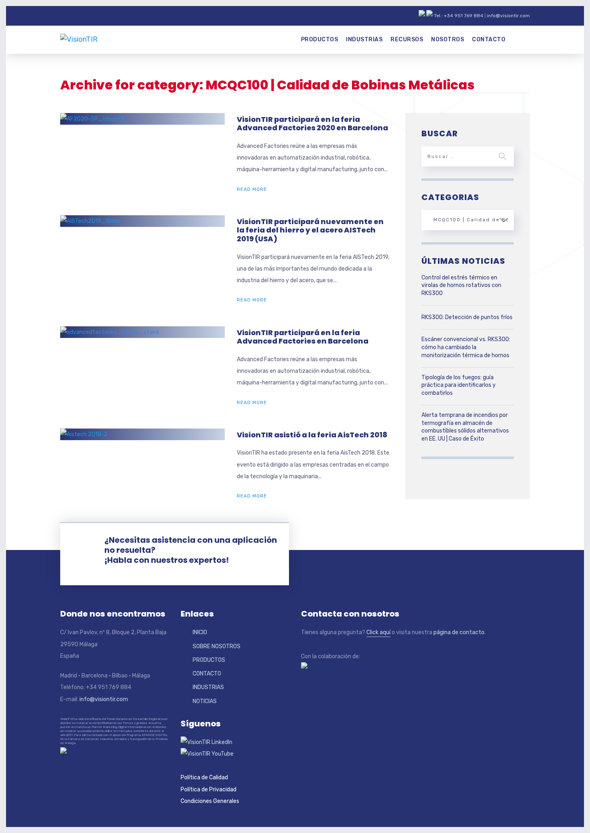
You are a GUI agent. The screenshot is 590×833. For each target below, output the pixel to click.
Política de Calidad (204, 777)
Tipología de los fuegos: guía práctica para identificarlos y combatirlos (458, 385)
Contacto (488, 39)
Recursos (407, 39)
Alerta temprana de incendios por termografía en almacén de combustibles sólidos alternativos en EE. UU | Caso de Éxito (465, 427)
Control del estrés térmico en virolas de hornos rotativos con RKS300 (461, 285)
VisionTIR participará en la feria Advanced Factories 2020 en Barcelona (312, 123)
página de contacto (458, 632)
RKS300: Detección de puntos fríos (467, 317)
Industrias (364, 39)
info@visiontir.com (508, 15)
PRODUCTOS (209, 660)
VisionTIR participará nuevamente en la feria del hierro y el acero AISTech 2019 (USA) (310, 230)
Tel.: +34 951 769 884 (458, 15)
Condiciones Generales (210, 801)
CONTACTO (207, 673)
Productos (319, 39)
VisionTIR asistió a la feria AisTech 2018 (312, 435)
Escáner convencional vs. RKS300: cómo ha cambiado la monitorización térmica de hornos (465, 347)
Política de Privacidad (208, 789)
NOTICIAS (205, 701)
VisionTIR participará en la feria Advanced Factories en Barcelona (302, 337)
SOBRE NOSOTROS (216, 646)
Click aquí (378, 632)
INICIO (200, 632)
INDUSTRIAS (208, 687)
